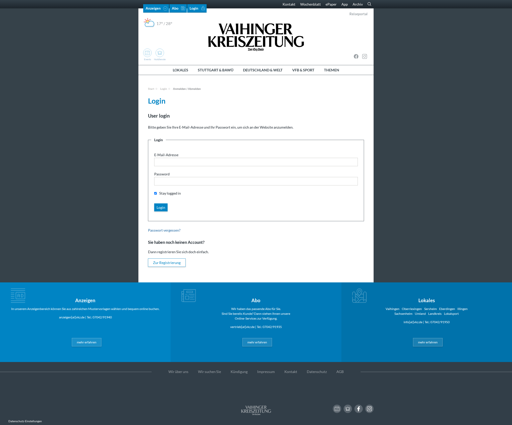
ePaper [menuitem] (331, 4)
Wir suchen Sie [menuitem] (209, 371)
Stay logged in (170, 193)
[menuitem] (180, 70)
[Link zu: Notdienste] (348, 409)
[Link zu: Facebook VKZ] (356, 56)
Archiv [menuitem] (358, 4)
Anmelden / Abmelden (187, 88)
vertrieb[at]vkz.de (242, 327)
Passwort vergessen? (164, 230)
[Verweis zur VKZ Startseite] (256, 36)
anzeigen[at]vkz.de (72, 317)
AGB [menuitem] (340, 371)
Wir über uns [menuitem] (178, 371)
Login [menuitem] (194, 8)
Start (151, 88)
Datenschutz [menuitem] (317, 371)
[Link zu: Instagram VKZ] (364, 56)
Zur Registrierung (167, 262)
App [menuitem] (344, 4)
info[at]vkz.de (413, 322)
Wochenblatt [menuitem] (310, 4)
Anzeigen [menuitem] (153, 8)
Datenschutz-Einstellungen (25, 421)
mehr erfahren (86, 342)
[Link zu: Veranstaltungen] (337, 409)
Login (163, 88)
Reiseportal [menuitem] (358, 14)
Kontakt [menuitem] (289, 4)
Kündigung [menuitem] (239, 371)
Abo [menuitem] (175, 8)
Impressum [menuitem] (266, 371)
